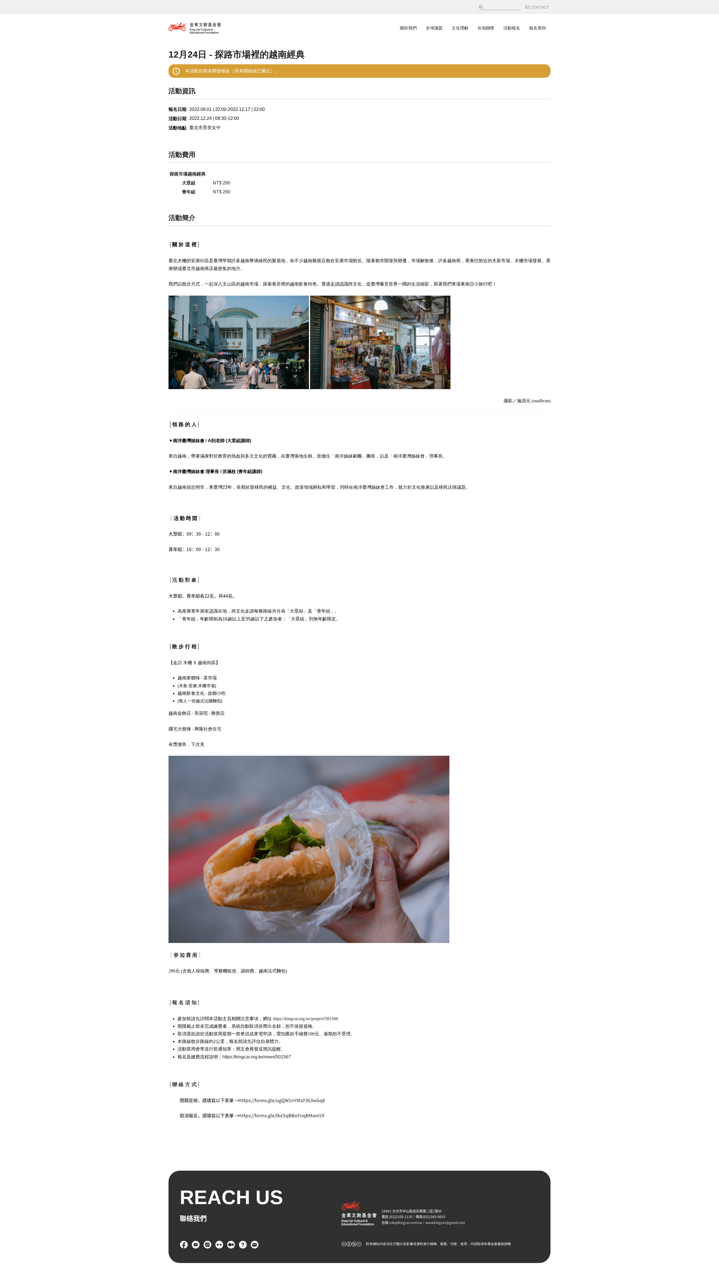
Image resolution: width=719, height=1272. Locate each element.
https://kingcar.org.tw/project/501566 (305, 1018)
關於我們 (408, 28)
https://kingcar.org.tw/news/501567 (256, 1056)
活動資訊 (182, 91)
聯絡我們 (255, 1245)
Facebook (184, 1245)
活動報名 (511, 28)
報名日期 (177, 109)
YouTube (196, 1245)
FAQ (243, 1245)
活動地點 (177, 127)
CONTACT (540, 7)
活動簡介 (182, 217)
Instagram (207, 1245)
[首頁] (195, 28)
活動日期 (177, 118)
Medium (231, 1245)
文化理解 (460, 28)
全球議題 (434, 28)
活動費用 (182, 154)
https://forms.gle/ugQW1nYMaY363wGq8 (282, 1100)
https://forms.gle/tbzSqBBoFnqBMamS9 (281, 1115)
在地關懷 (485, 28)
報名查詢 (537, 28)
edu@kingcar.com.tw (405, 1222)
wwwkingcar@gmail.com (445, 1222)
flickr (219, 1245)
